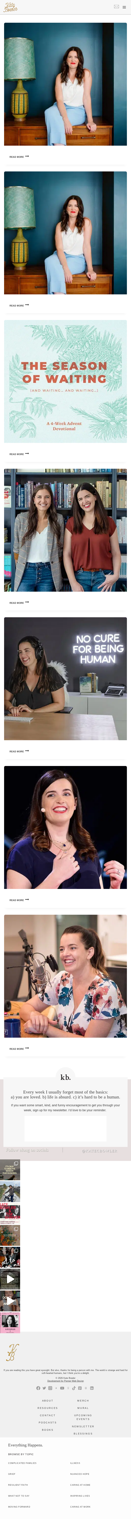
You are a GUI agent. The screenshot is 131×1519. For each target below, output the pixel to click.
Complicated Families (22, 1463)
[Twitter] (44, 1388)
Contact (48, 1415)
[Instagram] (50, 1388)
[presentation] (65, 84)
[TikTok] (73, 1388)
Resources (48, 1408)
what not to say (19, 1496)
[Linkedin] (91, 1388)
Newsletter (83, 1426)
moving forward (19, 1507)
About (47, 1400)
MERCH (83, 1400)
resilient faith (18, 1485)
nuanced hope (79, 1474)
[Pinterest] (79, 1388)
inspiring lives (80, 1496)
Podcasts (48, 1422)
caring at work (80, 1507)
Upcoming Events (83, 1417)
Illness (75, 1463)
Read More (19, 157)
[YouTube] (62, 1388)
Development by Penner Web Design (65, 1381)
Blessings (83, 1433)
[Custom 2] (85, 1388)
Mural (83, 1408)
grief (11, 1474)
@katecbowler (99, 1151)
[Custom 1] (68, 1388)
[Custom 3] (56, 1388)
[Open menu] (124, 7)
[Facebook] (38, 1388)
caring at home (80, 1485)
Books (47, 1430)
